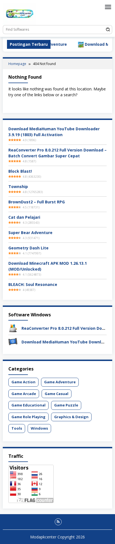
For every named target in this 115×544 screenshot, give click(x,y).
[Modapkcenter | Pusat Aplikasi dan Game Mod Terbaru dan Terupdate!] (19, 13)
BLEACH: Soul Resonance (32, 284)
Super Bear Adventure (30, 232)
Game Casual (56, 393)
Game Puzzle (66, 405)
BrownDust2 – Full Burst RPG (36, 201)
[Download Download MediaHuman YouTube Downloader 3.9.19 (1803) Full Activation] (12, 341)
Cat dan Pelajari (24, 217)
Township (18, 186)
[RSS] (58, 521)
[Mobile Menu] (108, 7)
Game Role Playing (28, 416)
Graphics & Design (71, 416)
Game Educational (28, 405)
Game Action (23, 381)
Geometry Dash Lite (28, 248)
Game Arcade (23, 393)
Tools (16, 428)
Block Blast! (20, 171)
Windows (39, 428)
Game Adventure (60, 381)
